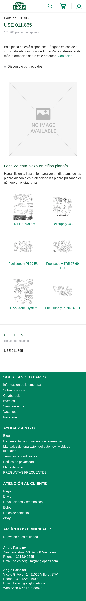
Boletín (8, 507)
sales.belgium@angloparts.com (35, 561)
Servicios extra (13, 406)
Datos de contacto (16, 513)
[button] (43, 119)
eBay (7, 518)
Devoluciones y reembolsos (23, 502)
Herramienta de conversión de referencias (33, 441)
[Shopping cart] (63, 6)
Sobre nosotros (14, 390)
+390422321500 (26, 579)
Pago (7, 491)
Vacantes (9, 411)
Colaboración (12, 395)
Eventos (9, 401)
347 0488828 (33, 587)
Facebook (10, 417)
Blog (6, 435)
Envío (7, 496)
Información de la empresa (22, 384)
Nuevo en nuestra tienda (20, 537)
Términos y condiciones (20, 456)
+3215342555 (24, 556)
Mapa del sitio (13, 467)
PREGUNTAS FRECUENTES (25, 472)
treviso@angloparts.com (30, 583)
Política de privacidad (18, 462)
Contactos (65, 56)
